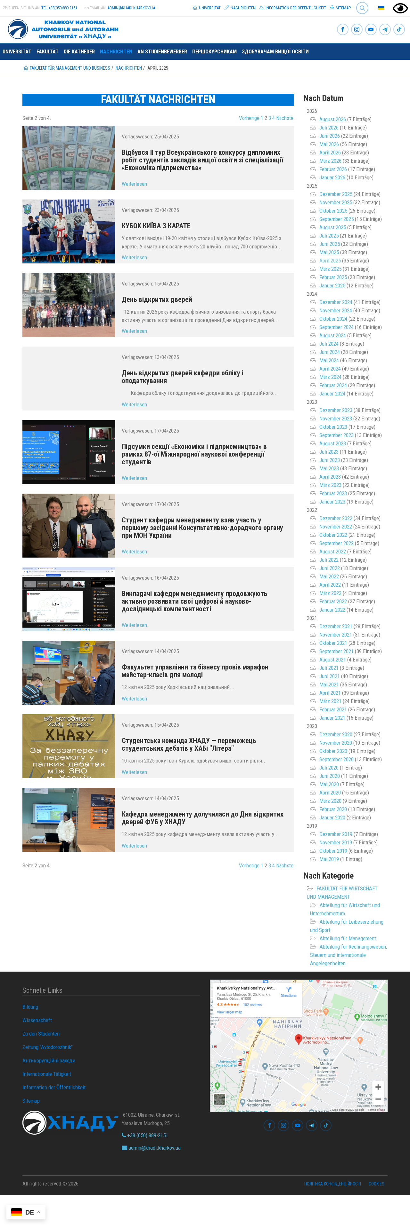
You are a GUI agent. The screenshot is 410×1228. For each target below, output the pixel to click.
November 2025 (335, 202)
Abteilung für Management (348, 938)
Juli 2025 (329, 235)
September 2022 (336, 543)
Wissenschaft (37, 1020)
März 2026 (330, 161)
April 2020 (330, 792)
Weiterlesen (134, 184)
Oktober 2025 (333, 210)
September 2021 (336, 651)
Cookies (376, 1183)
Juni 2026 (329, 136)
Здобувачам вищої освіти (275, 52)
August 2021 (332, 659)
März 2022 (330, 593)
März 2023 (330, 485)
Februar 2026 (333, 169)
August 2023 (332, 443)
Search (359, 3)
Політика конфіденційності (332, 1183)
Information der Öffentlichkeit (295, 7)
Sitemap (343, 7)
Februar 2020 (333, 809)
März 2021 (330, 701)
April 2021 (330, 693)
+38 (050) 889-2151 (147, 1135)
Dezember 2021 (335, 626)
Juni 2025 (329, 244)
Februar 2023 (333, 493)
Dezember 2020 (335, 734)
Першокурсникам (214, 52)
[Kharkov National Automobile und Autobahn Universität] (60, 28)
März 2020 (330, 801)
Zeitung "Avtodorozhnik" (47, 1047)
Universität (209, 7)
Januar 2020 (332, 817)
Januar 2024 (332, 393)
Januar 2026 (332, 177)
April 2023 (330, 476)
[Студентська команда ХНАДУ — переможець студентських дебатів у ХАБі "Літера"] (68, 746)
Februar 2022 (333, 601)
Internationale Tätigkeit (46, 1074)
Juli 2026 (329, 127)
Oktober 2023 (333, 427)
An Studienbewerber (162, 52)
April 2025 (330, 260)
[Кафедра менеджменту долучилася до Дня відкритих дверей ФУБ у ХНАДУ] (68, 820)
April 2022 (330, 585)
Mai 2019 (329, 859)
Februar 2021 (333, 709)
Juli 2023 (329, 452)
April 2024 (330, 368)
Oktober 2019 (333, 851)
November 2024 (335, 310)
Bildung (30, 1007)
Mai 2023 (329, 468)
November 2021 (335, 634)
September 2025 (336, 219)
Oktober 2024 (333, 319)
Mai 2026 (329, 144)
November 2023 (335, 418)
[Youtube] (371, 30)
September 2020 (336, 759)
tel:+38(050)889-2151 (59, 7)
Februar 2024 (333, 385)
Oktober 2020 (333, 751)
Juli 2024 (329, 343)
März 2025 (330, 269)
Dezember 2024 (335, 302)
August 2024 (332, 335)
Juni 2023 (329, 460)
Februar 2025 (333, 277)
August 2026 (332, 119)
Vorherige (249, 118)
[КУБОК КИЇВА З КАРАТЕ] (68, 231)
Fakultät (48, 52)
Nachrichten (243, 7)
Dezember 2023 (335, 410)
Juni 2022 (329, 568)
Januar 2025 (332, 285)
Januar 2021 (332, 718)
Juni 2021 (329, 676)
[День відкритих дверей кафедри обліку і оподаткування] (68, 379)
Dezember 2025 (335, 194)
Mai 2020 (329, 784)
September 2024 (336, 327)
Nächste (284, 118)
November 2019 (335, 842)
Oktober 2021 (333, 643)
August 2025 (332, 227)
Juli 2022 (329, 560)
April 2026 (330, 152)
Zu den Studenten (41, 1033)
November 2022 (335, 526)
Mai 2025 (329, 252)
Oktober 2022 (333, 535)
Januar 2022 (332, 609)
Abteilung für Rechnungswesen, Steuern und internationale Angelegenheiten (348, 954)
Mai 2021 (329, 684)
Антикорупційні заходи (48, 1060)
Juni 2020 (329, 776)
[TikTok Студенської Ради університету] (399, 30)
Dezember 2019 (335, 834)
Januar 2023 (332, 501)
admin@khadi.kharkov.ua (131, 7)
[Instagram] (357, 30)
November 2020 (335, 742)
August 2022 (332, 551)
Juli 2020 (329, 767)
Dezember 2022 (335, 518)
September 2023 (336, 435)
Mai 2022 (329, 576)
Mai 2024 (329, 360)
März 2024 (330, 377)
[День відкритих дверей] (68, 305)
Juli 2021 (329, 668)
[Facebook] (343, 30)
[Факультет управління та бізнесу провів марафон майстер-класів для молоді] (68, 673)
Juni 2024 (329, 352)
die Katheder (79, 52)
